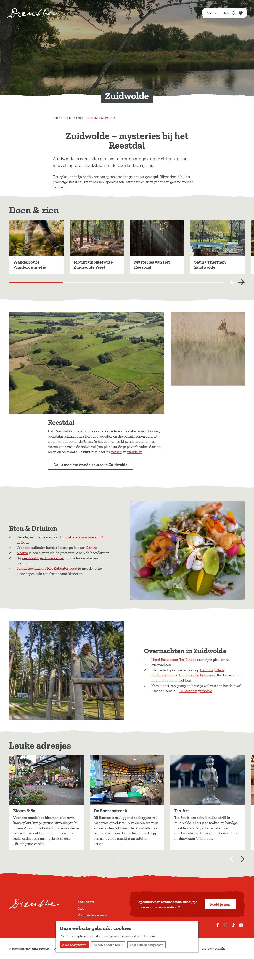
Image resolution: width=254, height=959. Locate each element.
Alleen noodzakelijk (108, 945)
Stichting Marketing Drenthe (31, 948)
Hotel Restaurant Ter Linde (172, 659)
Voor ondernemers (92, 915)
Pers (81, 908)
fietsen (116, 452)
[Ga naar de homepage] (33, 13)
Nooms (22, 552)
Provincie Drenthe (213, 948)
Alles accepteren (74, 945)
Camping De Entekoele (197, 675)
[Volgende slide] (241, 282)
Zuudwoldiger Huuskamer (43, 558)
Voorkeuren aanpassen (146, 945)
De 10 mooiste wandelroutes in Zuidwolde (90, 464)
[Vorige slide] (232, 282)
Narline (91, 547)
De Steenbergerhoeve (195, 691)
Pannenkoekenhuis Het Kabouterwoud (47, 568)
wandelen (134, 452)
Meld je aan (220, 904)
